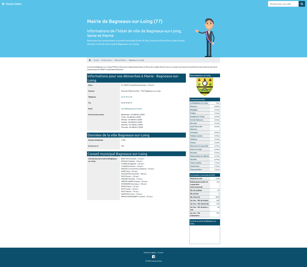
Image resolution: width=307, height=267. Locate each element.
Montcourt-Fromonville (199, 146)
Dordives (193, 153)
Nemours (193, 106)
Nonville (193, 159)
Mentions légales (150, 252)
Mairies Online (13, 3)
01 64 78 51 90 (126, 97)
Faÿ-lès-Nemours (196, 120)
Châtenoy (193, 139)
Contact (160, 252)
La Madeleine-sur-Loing (199, 103)
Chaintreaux (194, 166)
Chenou (193, 142)
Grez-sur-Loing (195, 149)
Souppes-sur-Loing (197, 116)
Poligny (193, 113)
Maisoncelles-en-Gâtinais (199, 156)
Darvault (193, 123)
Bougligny (194, 110)
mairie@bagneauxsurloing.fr (131, 109)
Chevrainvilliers (196, 169)
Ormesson (194, 132)
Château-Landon (196, 136)
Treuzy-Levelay (195, 163)
